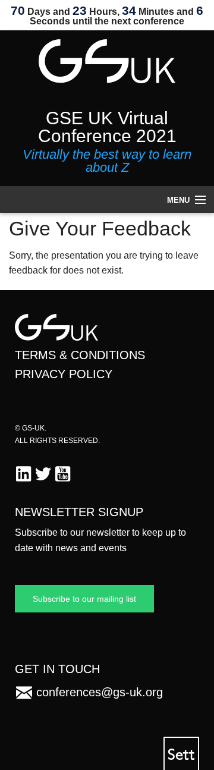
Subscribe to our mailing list (84, 599)
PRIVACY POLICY (63, 374)
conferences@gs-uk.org (99, 692)
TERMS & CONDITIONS (80, 355)
